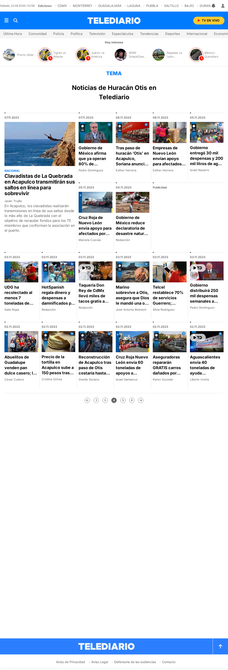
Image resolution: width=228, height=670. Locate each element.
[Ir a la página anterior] (87, 400)
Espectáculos (122, 34)
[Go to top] (220, 646)
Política (76, 34)
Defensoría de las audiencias (135, 662)
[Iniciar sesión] (222, 6)
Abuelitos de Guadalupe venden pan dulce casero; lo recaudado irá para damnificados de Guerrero (20, 376)
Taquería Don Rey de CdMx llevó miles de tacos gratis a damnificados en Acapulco (95, 298)
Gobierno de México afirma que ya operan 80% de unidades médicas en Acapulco (92, 164)
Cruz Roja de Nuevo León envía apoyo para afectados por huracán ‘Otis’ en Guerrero (95, 231)
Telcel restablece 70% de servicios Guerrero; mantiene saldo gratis (168, 300)
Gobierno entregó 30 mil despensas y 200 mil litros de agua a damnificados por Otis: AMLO (206, 161)
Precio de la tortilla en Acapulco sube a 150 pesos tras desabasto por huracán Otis (58, 370)
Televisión (97, 34)
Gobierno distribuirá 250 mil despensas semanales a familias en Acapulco (204, 298)
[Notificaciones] (214, 6)
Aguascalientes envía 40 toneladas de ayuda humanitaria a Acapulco (205, 370)
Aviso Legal (99, 662)
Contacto (168, 662)
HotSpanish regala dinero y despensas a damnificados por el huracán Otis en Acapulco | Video (58, 303)
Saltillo (171, 6)
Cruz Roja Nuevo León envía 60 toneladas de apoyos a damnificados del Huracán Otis (132, 370)
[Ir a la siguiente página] (140, 400)
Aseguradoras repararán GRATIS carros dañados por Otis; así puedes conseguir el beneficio (168, 373)
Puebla (152, 6)
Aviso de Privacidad (70, 662)
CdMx (62, 6)
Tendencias (149, 34)
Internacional (197, 34)
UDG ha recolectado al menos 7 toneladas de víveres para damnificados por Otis (21, 303)
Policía (58, 34)
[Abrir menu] (6, 20)
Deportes (172, 34)
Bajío (189, 6)
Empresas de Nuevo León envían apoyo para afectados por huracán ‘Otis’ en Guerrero (167, 164)
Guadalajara (110, 6)
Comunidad (37, 34)
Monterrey (82, 6)
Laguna (133, 6)
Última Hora (12, 34)
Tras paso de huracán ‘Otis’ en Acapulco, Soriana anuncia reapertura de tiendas (132, 161)
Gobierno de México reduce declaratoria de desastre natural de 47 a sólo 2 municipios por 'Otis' (131, 233)
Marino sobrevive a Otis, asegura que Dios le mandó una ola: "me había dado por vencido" (132, 300)
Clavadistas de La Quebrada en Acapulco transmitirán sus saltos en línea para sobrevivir (39, 184)
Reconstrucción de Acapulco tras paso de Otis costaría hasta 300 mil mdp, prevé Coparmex (95, 370)
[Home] (114, 20)
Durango (208, 6)
